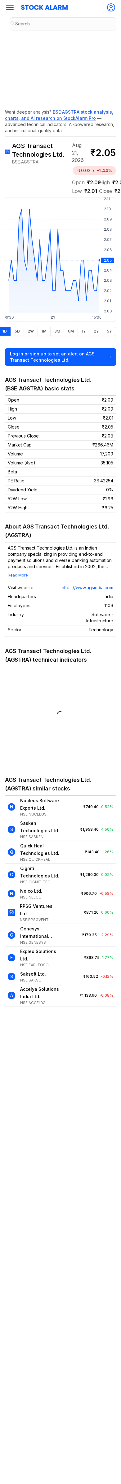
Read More (18, 575)
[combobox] (63, 23)
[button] (10, 7)
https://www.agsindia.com (87, 587)
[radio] (17, 331)
